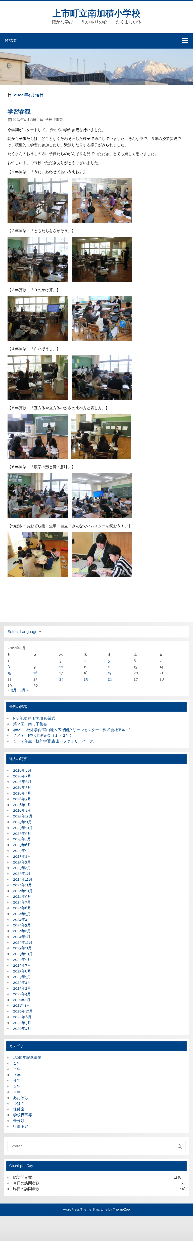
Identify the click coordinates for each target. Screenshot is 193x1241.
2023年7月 (22, 965)
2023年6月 (22, 971)
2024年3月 (22, 925)
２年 (17, 1069)
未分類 (18, 1120)
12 (109, 667)
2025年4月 (22, 856)
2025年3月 (22, 862)
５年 (17, 1086)
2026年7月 (22, 776)
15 (9, 673)
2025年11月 (22, 822)
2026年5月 (22, 787)
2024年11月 (22, 885)
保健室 (18, 1109)
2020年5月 (22, 1023)
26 (110, 679)
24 (61, 679)
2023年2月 (22, 988)
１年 (17, 1063)
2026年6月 (22, 781)
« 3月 (12, 690)
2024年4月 (22, 919)
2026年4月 (22, 793)
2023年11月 (22, 948)
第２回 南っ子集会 (30, 724)
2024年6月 (22, 908)
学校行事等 (54, 120)
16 (35, 673)
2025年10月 (23, 827)
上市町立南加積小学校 (96, 13)
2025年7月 (22, 839)
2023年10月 (23, 954)
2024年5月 (22, 914)
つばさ (18, 1103)
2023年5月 (22, 976)
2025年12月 (22, 816)
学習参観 (19, 111)
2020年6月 (22, 1017)
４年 (17, 1080)
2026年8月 (22, 770)
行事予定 (20, 1126)
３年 (17, 1075)
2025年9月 (22, 833)
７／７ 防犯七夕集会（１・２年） (43, 735)
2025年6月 (22, 845)
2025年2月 (22, 868)
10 (61, 667)
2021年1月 (21, 1005)
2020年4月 (22, 1028)
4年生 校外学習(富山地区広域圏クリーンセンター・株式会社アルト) (71, 730)
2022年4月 (22, 994)
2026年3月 (22, 799)
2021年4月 (21, 1000)
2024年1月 (21, 936)
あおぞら (20, 1098)
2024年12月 (22, 879)
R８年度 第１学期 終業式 (34, 718)
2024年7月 (22, 902)
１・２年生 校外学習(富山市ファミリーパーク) (53, 741)
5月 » (24, 690)
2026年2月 (22, 805)
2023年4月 (22, 982)
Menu (11, 40)
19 (110, 673)
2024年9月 (22, 896)
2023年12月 (22, 942)
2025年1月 (21, 873)
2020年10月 (23, 1011)
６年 (17, 1092)
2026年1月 (22, 810)
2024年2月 (22, 931)
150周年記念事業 (27, 1057)
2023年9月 (22, 959)
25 (86, 679)
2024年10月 (23, 891)
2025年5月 (22, 850)
